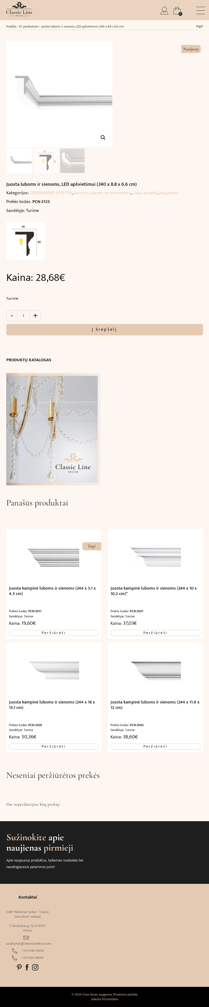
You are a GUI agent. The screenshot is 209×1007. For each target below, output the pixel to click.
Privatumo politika (125, 994)
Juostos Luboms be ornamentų (102, 193)
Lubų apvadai (145, 193)
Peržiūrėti (54, 633)
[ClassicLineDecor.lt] (19, 15)
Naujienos (168, 193)
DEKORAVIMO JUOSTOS (51, 193)
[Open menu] (200, 10)
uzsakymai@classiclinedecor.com (28, 943)
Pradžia (11, 26)
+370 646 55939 (33, 950)
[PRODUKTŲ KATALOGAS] (53, 427)
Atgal (199, 26)
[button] (103, 137)
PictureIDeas (110, 999)
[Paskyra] (165, 13)
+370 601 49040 (32, 958)
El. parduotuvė (28, 26)
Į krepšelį (104, 329)
